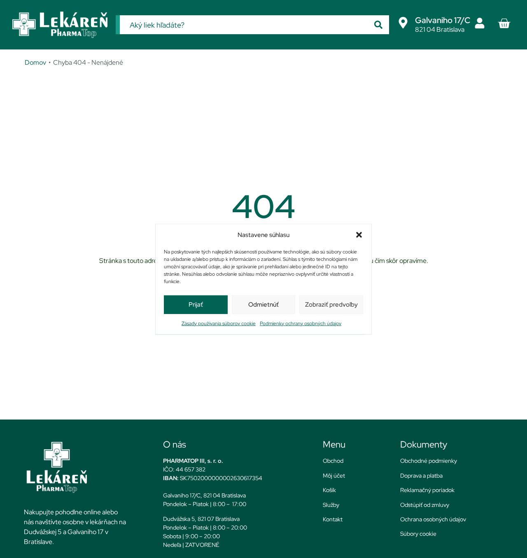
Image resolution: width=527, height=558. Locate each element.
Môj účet (334, 475)
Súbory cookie (418, 533)
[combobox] (244, 24)
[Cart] (504, 23)
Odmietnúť (263, 304)
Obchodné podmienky (428, 460)
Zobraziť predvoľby (331, 304)
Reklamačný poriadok (427, 490)
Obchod (333, 460)
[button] (359, 235)
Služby (331, 505)
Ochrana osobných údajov (433, 519)
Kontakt (333, 519)
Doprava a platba (421, 475)
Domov (35, 62)
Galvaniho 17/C (442, 20)
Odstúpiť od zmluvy (424, 505)
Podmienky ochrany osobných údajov (300, 323)
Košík (329, 490)
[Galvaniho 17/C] (403, 22)
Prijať (196, 304)
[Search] (378, 24)
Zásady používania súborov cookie (219, 323)
